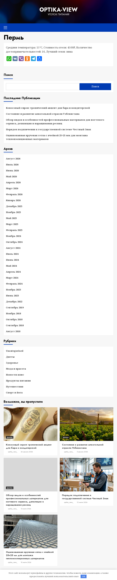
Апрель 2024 (13, 271)
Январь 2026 (13, 200)
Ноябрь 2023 (13, 289)
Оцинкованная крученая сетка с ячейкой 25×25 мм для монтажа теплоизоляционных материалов (47, 137)
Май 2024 (11, 265)
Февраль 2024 (14, 283)
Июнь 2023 (12, 295)
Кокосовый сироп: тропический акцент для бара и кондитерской (48, 107)
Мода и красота (16, 368)
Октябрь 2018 (14, 319)
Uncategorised (14, 350)
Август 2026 (13, 158)
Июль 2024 (12, 253)
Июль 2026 (12, 164)
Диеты (10, 356)
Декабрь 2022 (14, 301)
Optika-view (58, 9)
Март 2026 (12, 188)
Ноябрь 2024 (13, 235)
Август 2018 (13, 331)
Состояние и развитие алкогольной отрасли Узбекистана (42, 113)
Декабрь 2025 (14, 206)
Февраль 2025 (14, 230)
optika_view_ (12, 452)
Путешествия (14, 386)
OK (83, 576)
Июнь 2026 (12, 170)
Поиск (8, 75)
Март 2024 (12, 277)
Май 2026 (11, 176)
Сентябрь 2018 (15, 325)
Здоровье (12, 362)
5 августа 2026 (82, 452)
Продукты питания (18, 380)
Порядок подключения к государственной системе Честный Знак (48, 129)
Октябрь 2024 (14, 241)
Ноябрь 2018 (13, 313)
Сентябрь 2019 (15, 307)
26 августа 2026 (27, 452)
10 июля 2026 (26, 562)
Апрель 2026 (13, 182)
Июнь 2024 (12, 259)
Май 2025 (11, 218)
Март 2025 (12, 224)
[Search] (110, 27)
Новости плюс (15, 374)
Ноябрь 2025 (13, 212)
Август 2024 (13, 247)
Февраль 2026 (14, 194)
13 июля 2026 (26, 508)
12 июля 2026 (82, 502)
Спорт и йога (14, 392)
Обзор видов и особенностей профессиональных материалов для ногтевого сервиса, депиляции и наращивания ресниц (55, 121)
